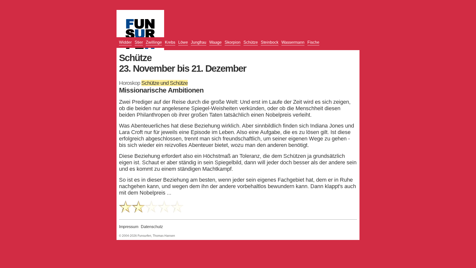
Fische (313, 42)
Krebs (170, 42)
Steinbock (269, 42)
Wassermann (292, 42)
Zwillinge (154, 42)
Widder (125, 42)
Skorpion (232, 42)
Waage (215, 42)
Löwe (183, 42)
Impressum (128, 227)
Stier (139, 42)
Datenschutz (152, 227)
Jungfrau (198, 42)
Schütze (250, 42)
